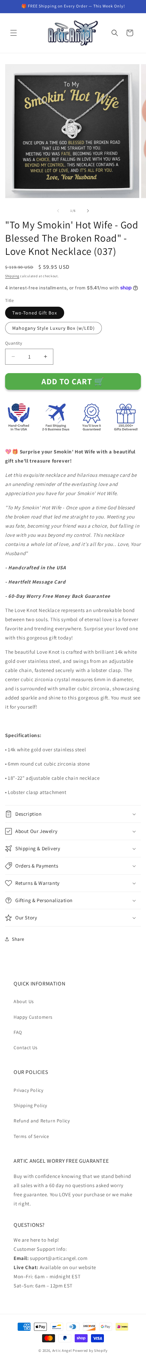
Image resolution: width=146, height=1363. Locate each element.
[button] (13, 32)
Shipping (12, 276)
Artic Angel (62, 1350)
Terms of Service (31, 1136)
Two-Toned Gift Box (34, 313)
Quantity (13, 343)
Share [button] (18, 939)
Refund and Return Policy (42, 1121)
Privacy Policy (28, 1090)
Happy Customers (33, 1017)
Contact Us (26, 1047)
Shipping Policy (30, 1105)
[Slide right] (87, 210)
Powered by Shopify (90, 1350)
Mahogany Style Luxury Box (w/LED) (53, 328)
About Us (24, 1001)
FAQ (18, 1032)
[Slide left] (58, 210)
